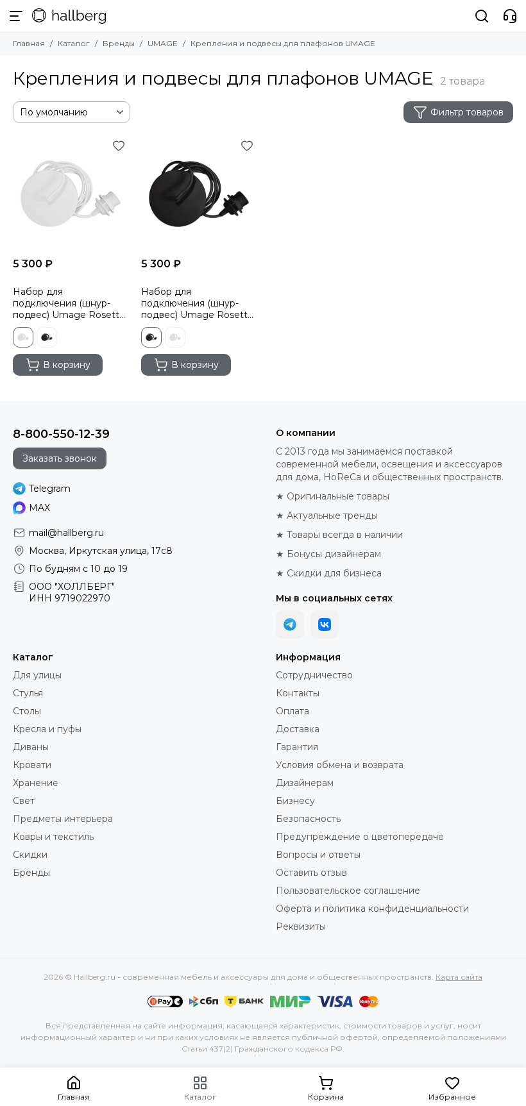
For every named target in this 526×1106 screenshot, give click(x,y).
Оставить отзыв (311, 872)
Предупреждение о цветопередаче (360, 836)
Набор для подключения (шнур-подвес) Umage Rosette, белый (70, 303)
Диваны (31, 747)
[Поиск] (482, 16)
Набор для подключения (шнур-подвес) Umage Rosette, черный (198, 303)
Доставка (297, 729)
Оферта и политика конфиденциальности (372, 908)
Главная (29, 43)
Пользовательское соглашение (348, 890)
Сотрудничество (314, 675)
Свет (24, 801)
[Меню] (16, 16)
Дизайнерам (305, 783)
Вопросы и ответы (318, 854)
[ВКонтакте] (324, 624)
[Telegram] (290, 624)
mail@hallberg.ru (66, 533)
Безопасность (308, 819)
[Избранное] (118, 145)
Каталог (74, 43)
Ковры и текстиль (53, 836)
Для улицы (37, 675)
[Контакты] (510, 16)
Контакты (297, 693)
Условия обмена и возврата (339, 765)
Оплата (292, 711)
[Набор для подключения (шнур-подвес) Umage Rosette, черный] (199, 193)
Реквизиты (301, 926)
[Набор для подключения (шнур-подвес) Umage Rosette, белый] (70, 193)
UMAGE (163, 43)
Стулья (28, 693)
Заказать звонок (59, 458)
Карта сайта (459, 977)
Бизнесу (295, 801)
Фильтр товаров (467, 112)
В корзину (66, 365)
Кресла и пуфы (47, 729)
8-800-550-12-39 (61, 434)
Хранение (35, 783)
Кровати (32, 765)
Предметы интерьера (63, 819)
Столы (27, 711)
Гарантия (297, 747)
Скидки (30, 854)
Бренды (119, 43)
